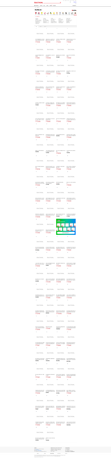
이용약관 (45, 453)
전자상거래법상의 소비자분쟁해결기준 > (70, 451)
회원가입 (66, 0)
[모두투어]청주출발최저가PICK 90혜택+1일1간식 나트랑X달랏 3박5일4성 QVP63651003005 (71, 359)
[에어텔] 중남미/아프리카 (46, 22)
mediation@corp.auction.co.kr (70, 450)
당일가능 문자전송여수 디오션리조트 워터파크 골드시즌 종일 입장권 (39, 199)
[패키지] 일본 (44, 19)
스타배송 (47, 5)
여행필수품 (36, 19)
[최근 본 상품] (74, 6)
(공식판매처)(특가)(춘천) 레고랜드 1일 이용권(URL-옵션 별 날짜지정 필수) (50, 135)
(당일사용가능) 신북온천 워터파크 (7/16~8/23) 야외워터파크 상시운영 (39, 215)
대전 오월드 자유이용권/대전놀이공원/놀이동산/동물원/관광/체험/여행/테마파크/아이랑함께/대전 (71, 375)
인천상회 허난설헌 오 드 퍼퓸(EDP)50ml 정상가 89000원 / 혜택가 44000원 (71, 264)
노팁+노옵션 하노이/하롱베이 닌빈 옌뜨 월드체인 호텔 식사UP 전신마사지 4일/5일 (71, 296)
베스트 (44, 5)
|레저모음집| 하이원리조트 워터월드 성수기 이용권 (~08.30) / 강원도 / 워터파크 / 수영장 (60, 423)
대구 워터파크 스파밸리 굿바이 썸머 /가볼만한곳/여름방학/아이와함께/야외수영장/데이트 (50, 103)
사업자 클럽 (54, 5)
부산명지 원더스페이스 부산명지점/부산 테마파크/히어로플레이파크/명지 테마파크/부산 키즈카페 (71, 135)
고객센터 (73, 0)
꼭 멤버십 (51, 5)
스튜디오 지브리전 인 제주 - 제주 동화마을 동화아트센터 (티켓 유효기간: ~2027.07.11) (50, 215)
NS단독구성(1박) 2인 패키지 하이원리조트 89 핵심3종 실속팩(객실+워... (50, 312)
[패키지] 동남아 (68, 19)
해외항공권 (36, 18)
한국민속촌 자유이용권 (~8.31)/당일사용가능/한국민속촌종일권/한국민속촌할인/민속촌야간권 (50, 167)
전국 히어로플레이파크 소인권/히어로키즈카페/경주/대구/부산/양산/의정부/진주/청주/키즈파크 (39, 40)
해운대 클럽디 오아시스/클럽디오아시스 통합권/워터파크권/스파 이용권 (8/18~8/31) (60, 103)
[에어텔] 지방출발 (61, 22)
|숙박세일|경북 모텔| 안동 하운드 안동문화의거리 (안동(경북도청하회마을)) (60, 359)
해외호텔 (52, 18)
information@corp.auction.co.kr (43, 451)
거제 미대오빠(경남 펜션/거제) (60, 134)
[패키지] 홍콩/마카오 (53, 19)
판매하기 (75, 0)
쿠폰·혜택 (41, 5)
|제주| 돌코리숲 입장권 (49, 326)
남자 (44, 26)
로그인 (63, 0)
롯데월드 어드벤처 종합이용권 (39, 150)
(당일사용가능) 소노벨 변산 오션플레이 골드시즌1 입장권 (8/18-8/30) (50, 40)
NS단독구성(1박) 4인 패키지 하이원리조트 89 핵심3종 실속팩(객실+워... (60, 312)
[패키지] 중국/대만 (61, 19)
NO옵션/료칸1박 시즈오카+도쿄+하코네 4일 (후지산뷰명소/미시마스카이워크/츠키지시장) (71, 407)
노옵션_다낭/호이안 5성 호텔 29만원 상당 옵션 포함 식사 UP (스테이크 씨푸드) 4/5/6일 (71, 423)
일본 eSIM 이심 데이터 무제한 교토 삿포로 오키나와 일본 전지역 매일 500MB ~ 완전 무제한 (39, 439)
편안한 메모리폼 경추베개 (59, 182)
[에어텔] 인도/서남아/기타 (54, 22)
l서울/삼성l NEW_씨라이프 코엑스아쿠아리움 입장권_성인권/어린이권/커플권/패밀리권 (39, 391)
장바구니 (68, 0)
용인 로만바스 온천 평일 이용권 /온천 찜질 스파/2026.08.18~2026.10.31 (50, 423)
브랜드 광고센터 (59, 453)
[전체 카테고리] (37, 6)
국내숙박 (60, 18)
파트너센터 (66, 453)
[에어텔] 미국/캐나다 (37, 22)
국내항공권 (44, 18)
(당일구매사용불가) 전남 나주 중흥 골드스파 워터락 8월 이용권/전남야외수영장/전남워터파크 (50, 199)
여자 (40, 26)
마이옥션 (71, 0)
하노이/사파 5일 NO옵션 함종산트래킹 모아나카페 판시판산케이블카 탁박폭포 (39, 248)
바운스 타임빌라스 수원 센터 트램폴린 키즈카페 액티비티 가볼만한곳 (71, 391)
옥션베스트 (38, 7)
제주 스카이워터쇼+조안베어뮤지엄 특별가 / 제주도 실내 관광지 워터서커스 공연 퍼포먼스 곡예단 (71, 167)
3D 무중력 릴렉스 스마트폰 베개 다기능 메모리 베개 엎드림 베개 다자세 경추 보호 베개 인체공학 (50, 72)
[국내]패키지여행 (68, 18)
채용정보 (38, 453)
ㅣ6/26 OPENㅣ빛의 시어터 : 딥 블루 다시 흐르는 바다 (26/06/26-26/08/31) (39, 264)
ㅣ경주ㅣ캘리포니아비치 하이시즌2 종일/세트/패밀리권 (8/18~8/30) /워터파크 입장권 (50, 151)
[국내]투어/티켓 (37, 23)
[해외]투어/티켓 (68, 22)
